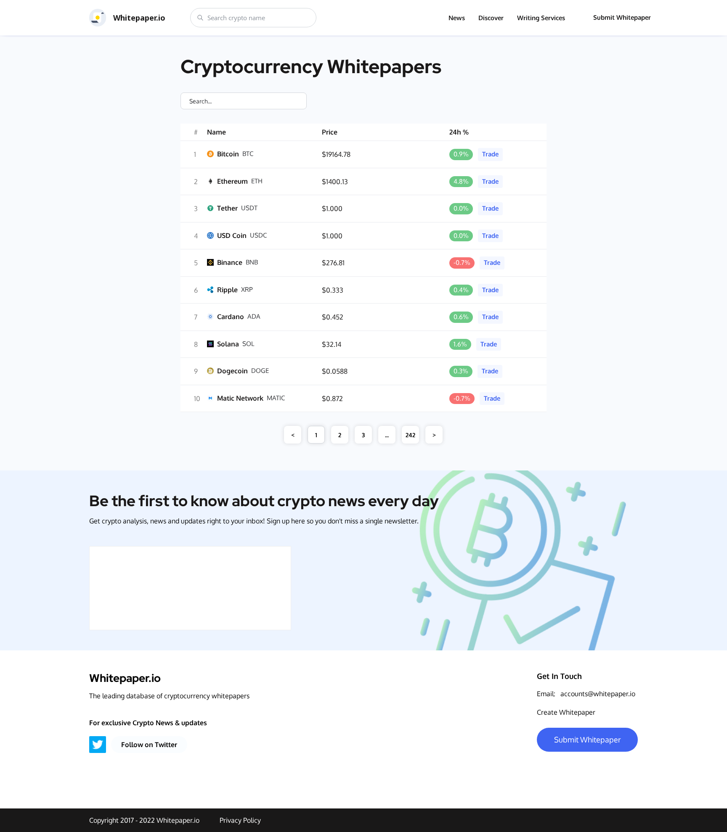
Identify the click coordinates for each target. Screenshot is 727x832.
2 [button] (339, 434)
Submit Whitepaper (622, 17)
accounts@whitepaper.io (597, 693)
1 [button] (316, 434)
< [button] (293, 434)
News (456, 18)
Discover (491, 18)
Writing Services (541, 18)
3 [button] (363, 434)
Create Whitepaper (566, 712)
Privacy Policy (240, 820)
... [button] (387, 434)
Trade (490, 154)
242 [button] (410, 434)
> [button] (434, 434)
